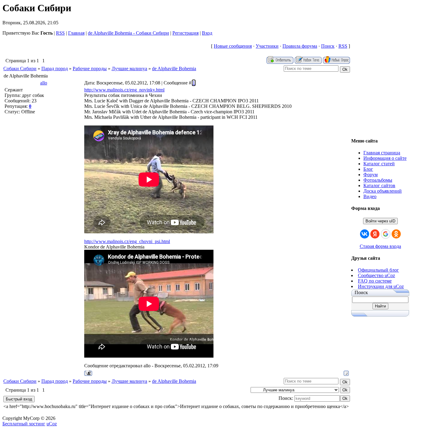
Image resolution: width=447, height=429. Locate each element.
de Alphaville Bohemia (174, 68)
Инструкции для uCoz (381, 286)
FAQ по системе (375, 280)
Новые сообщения (233, 46)
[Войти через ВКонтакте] (364, 234)
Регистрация (185, 33)
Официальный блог (378, 270)
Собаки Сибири (19, 68)
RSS (60, 33)
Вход (207, 33)
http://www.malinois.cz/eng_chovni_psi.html (127, 241)
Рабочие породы (90, 68)
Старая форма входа (380, 246)
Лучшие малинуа (129, 68)
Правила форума (299, 46)
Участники (267, 46)
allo (43, 82)
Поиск (327, 46)
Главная (76, 33)
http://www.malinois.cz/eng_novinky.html (124, 89)
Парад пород (54, 68)
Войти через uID (380, 221)
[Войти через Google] (385, 234)
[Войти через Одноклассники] (396, 234)
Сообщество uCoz (376, 275)
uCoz (52, 423)
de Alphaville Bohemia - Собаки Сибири (128, 33)
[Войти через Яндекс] (374, 234)
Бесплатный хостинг (23, 423)
